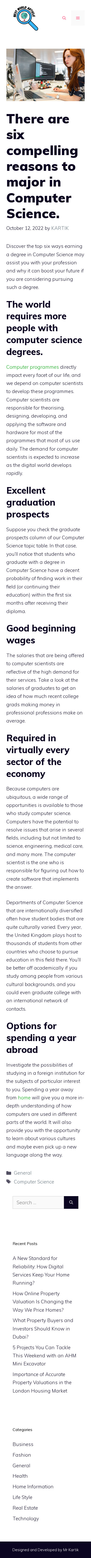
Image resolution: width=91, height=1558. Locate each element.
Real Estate (25, 1508)
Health (20, 1476)
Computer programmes (32, 367)
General (23, 1173)
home (24, 1098)
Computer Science (34, 1182)
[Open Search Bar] (64, 18)
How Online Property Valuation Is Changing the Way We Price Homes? (42, 1301)
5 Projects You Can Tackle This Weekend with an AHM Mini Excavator (44, 1355)
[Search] (71, 1202)
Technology (26, 1518)
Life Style (22, 1497)
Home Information (33, 1486)
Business (23, 1444)
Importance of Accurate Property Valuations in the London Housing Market (42, 1382)
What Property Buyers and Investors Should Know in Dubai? (43, 1328)
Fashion (22, 1455)
